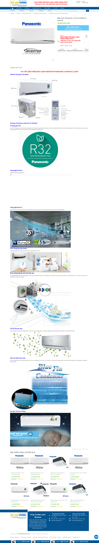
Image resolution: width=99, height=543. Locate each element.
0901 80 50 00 (45, 541)
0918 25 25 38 (84, 541)
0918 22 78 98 (25, 541)
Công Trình (47, 8)
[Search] (87, 11)
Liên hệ (62, 8)
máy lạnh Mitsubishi (36, 525)
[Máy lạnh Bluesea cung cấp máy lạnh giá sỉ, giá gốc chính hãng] (18, 3)
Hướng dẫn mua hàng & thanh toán (40, 537)
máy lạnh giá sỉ (36, 519)
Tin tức (55, 8)
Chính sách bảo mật (66, 537)
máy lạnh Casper (36, 528)
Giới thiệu (18, 8)
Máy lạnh (27, 8)
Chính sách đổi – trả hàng (55, 537)
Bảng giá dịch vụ (37, 8)
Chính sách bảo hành (14, 537)
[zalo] (96, 536)
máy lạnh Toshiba (38, 524)
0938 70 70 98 (64, 541)
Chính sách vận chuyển (26, 537)
